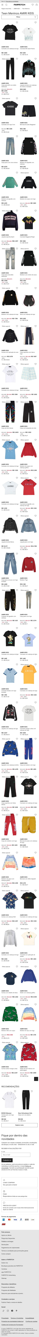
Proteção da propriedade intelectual (12, 1321)
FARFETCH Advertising (8, 1275)
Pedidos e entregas (7, 1241)
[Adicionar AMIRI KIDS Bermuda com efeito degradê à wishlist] (36, 853)
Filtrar (18, 17)
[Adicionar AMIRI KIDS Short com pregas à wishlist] (36, 364)
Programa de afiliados (8, 1287)
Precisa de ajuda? (9, 1205)
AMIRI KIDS (17, 8)
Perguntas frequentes (8, 1238)
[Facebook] (12, 1311)
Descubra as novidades (12, 1)
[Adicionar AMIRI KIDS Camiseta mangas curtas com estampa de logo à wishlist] (36, 702)
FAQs (5, 1194)
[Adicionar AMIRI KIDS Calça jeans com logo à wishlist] (36, 590)
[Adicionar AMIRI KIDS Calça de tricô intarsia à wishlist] (17, 402)
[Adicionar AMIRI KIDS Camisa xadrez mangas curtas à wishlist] (17, 1042)
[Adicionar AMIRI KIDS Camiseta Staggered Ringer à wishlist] (36, 211)
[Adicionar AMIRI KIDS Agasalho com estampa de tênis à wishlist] (17, 739)
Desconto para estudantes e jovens (12, 1293)
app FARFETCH (6, 1272)
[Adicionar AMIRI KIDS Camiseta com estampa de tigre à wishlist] (17, 628)
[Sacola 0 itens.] (37, 5)
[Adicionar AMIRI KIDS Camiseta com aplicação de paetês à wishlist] (36, 929)
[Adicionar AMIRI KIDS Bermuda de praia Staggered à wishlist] (36, 98)
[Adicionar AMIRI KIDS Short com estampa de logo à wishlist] (36, 288)
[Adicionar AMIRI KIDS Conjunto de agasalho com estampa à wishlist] (17, 590)
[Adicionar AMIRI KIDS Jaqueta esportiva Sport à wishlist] (17, 211)
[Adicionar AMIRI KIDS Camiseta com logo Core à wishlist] (17, 98)
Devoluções (5, 1244)
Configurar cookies (31, 1321)
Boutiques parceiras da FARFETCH (12, 1266)
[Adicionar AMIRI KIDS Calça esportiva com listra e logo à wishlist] (36, 326)
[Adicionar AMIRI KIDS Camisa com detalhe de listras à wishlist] (17, 967)
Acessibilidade (29, 1318)
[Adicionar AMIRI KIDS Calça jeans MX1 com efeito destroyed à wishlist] (17, 59)
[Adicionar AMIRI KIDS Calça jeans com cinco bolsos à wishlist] (17, 136)
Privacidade (5, 1318)
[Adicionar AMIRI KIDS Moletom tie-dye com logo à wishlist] (36, 1004)
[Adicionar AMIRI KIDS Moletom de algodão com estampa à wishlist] (36, 136)
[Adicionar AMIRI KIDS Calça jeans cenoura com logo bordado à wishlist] (17, 554)
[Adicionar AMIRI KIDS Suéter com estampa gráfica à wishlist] (36, 967)
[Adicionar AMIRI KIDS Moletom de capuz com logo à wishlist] (36, 173)
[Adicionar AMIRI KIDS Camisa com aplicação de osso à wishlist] (17, 326)
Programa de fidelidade (8, 1290)
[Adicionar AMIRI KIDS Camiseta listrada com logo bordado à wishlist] (17, 664)
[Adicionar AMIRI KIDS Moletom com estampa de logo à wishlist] (17, 288)
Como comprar (9, 1182)
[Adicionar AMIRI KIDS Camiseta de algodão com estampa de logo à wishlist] (36, 478)
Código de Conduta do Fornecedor (12, 1324)
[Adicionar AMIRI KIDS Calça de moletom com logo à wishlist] (36, 739)
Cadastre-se (7, 1160)
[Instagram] (8, 1311)
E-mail (3, 1151)
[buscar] (6, 5)
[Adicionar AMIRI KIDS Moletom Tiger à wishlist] (36, 554)
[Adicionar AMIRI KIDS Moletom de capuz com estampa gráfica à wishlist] (36, 440)
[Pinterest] (17, 1311)
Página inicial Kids (6, 8)
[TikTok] (3, 1311)
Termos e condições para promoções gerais (14, 1250)
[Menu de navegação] (2, 5)
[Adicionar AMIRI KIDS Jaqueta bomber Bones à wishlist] (17, 516)
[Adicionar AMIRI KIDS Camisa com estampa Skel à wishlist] (17, 891)
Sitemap (3, 1278)
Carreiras (4, 1269)
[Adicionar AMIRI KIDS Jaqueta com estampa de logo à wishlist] (17, 702)
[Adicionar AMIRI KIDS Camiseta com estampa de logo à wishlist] (17, 23)
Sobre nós (4, 1262)
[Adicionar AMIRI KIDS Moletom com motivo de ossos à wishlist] (36, 249)
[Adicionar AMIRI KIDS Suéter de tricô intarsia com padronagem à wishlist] (36, 1042)
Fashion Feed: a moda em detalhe (11, 1302)
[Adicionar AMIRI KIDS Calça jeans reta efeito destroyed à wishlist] (17, 249)
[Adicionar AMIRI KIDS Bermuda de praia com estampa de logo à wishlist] (36, 815)
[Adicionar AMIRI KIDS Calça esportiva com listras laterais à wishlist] (17, 777)
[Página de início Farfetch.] (19, 4)
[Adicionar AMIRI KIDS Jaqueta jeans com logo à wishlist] (36, 516)
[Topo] (36, 1079)
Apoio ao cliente (6, 1235)
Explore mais (19, 1125)
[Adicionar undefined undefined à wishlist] (15, 1091)
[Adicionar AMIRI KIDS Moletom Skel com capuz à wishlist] (17, 1004)
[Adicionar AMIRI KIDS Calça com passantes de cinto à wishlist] (36, 402)
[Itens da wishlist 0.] (33, 5)
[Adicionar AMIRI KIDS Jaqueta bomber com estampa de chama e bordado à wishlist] (36, 59)
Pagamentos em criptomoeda (10, 1247)
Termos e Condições (17, 1318)
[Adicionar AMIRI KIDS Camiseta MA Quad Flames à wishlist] (36, 23)
